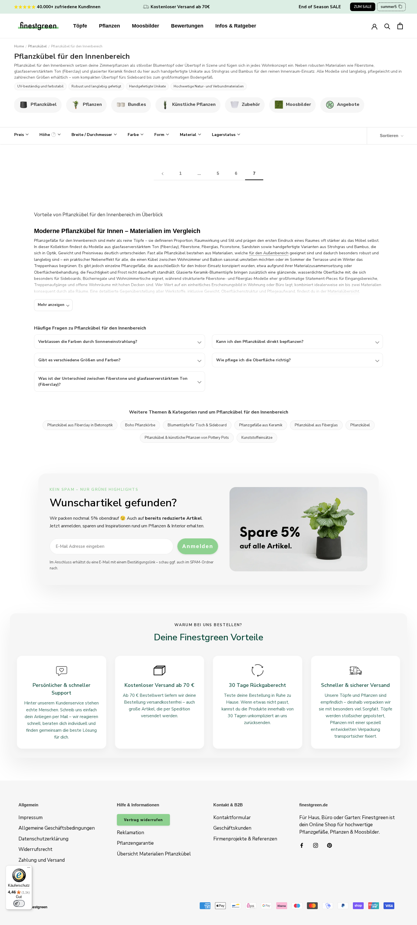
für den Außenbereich (268, 253)
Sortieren (389, 135)
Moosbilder (145, 26)
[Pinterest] (329, 845)
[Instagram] (315, 845)
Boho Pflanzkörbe (140, 425)
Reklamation (130, 832)
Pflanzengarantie (135, 843)
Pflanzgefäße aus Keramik (260, 425)
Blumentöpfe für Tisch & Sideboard (197, 425)
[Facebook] (301, 845)
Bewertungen (187, 26)
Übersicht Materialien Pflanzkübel (154, 854)
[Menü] (28, 868)
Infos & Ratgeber (235, 26)
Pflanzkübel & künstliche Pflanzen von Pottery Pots (187, 437)
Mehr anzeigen (51, 304)
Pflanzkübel (37, 46)
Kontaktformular (232, 817)
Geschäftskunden (232, 828)
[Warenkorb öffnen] (400, 26)
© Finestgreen (35, 907)
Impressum (30, 817)
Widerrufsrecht (35, 849)
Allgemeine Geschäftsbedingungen (56, 828)
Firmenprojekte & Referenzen (245, 839)
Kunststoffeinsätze (256, 437)
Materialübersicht (343, 291)
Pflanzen (109, 26)
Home (19, 46)
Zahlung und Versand (41, 860)
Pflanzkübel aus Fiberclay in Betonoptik (80, 425)
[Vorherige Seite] (162, 173)
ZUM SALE (363, 6)
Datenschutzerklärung (43, 839)
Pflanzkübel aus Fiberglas (316, 425)
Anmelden (197, 546)
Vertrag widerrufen (143, 820)
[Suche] (387, 26)
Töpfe (80, 26)
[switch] (19, 903)
